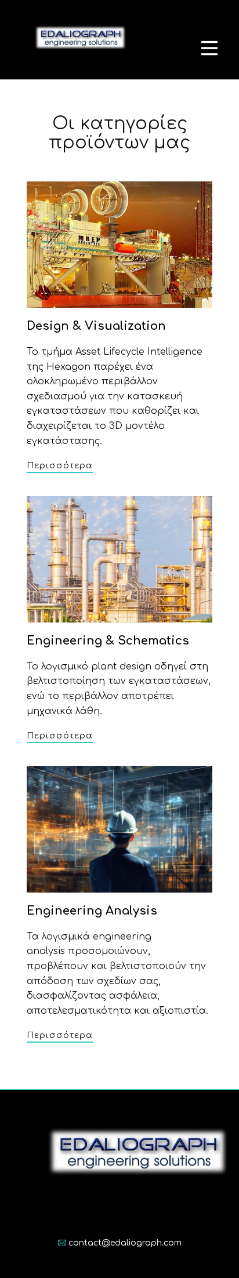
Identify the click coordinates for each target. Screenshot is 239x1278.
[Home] (79, 40)
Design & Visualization (96, 326)
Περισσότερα (60, 465)
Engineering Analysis (92, 910)
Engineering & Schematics (108, 640)
